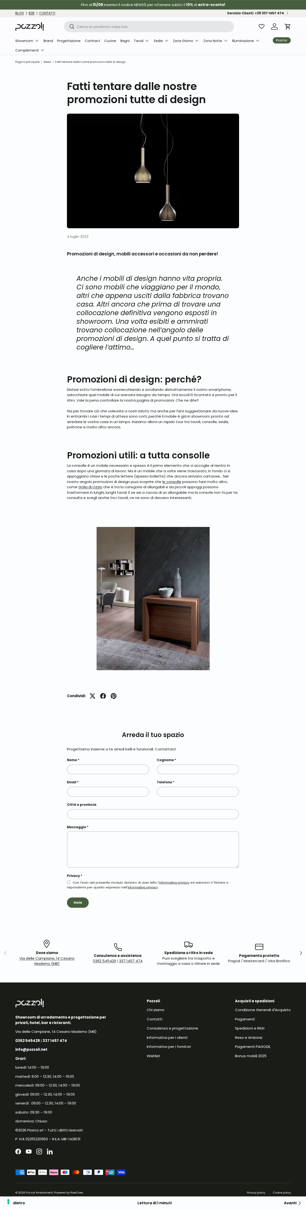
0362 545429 (104, 960)
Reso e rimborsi (248, 1037)
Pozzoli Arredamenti (39, 1192)
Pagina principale (27, 62)
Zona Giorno (183, 40)
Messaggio (76, 827)
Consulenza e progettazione (172, 1028)
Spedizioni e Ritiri (249, 1028)
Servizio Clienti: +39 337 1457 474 (255, 13)
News (47, 62)
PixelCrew (76, 1192)
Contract (92, 40)
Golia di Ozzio (90, 486)
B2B (31, 13)
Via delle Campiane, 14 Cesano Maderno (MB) (47, 961)
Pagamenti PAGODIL (253, 1046)
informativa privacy (174, 882)
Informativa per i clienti (167, 1037)
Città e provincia (81, 804)
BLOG (19, 13)
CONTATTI (47, 13)
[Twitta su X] (92, 696)
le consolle (171, 481)
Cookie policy (282, 1192)
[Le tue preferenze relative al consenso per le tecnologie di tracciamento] (8, 1201)
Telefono (164, 782)
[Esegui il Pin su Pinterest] (113, 696)
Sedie (158, 40)
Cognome (165, 760)
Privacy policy (256, 1192)
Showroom (24, 40)
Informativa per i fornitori (169, 1046)
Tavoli (138, 40)
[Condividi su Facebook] (103, 696)
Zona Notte (212, 40)
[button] (288, 26)
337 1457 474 (130, 960)
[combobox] (149, 26)
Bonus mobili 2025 (251, 1055)
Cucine (110, 40)
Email (71, 782)
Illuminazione (243, 40)
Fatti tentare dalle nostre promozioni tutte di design (90, 62)
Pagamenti (245, 1019)
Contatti (154, 1019)
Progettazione (69, 40)
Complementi (27, 50)
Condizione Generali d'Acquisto (263, 1009)
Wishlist (153, 1055)
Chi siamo (155, 1009)
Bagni (125, 40)
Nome (72, 760)
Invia (78, 902)
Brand (48, 40)
